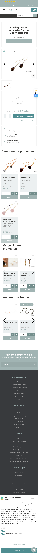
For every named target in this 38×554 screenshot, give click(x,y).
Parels (19, 486)
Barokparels (19, 489)
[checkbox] (7, 528)
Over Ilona (19, 410)
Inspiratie (19, 455)
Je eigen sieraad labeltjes (19, 416)
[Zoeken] (35, 15)
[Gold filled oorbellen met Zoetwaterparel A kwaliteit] (27, 262)
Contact (19, 399)
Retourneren (19, 396)
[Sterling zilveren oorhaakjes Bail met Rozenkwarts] (9, 208)
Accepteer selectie (19, 544)
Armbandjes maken (19, 450)
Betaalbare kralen (19, 492)
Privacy (19, 390)
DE (3, 5)
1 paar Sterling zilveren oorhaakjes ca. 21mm (27, 323)
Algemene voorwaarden (19, 387)
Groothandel (19, 421)
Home (3, 20)
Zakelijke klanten (19, 418)
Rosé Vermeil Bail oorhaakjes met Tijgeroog (26, 177)
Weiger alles (19, 539)
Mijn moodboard (20, 5)
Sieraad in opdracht (19, 447)
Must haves (19, 481)
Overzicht (33, 498)
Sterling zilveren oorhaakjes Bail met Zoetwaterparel (21, 20)
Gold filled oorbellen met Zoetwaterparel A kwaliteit (27, 274)
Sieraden (19, 478)
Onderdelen (19, 475)
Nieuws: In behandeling (19, 484)
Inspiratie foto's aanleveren (19, 458)
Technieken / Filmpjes (19, 441)
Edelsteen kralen (19, 472)
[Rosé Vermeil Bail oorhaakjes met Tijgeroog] (28, 165)
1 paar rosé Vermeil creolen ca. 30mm (10, 323)
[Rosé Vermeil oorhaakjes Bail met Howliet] (9, 165)
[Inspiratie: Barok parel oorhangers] (10, 262)
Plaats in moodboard (12, 51)
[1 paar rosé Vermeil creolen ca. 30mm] (10, 311)
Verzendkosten (19, 393)
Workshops (19, 444)
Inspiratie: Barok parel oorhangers (9, 274)
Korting (19, 413)
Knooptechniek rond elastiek (19, 461)
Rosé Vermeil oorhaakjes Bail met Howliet (9, 177)
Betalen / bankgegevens (19, 381)
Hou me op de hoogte (24, 116)
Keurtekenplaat (19, 424)
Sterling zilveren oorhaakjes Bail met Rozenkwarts (9, 220)
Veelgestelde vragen (19, 384)
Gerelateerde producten (19, 41)
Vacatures (19, 427)
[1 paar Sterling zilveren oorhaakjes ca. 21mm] (27, 311)
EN (8, 5)
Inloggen (32, 5)
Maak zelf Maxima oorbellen (19, 452)
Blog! (19, 438)
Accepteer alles (19, 550)
